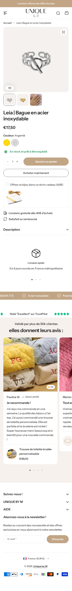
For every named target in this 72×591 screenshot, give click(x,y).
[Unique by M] (36, 13)
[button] (32, 280)
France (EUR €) (36, 558)
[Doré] (6, 142)
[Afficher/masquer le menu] (5, 13)
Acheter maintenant (36, 173)
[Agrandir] (36, 59)
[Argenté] (15, 142)
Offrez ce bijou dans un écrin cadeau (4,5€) (36, 184)
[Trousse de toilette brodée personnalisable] (12, 454)
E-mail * (12, 538)
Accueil (7, 22)
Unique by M (40, 566)
